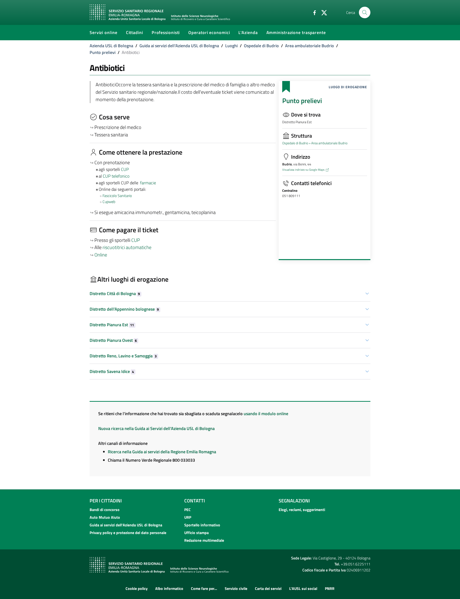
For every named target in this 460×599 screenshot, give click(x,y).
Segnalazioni (294, 500)
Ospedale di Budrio (261, 45)
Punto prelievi (102, 52)
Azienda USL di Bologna (111, 45)
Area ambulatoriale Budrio (309, 45)
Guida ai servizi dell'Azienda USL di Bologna (179, 45)
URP (187, 517)
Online (100, 254)
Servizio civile (236, 588)
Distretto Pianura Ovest (113, 340)
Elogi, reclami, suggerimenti (302, 509)
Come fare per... (204, 588)
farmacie (148, 183)
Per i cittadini (106, 500)
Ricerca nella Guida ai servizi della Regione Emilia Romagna (162, 451)
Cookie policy (137, 588)
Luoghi (231, 45)
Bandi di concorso (105, 509)
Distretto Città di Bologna (115, 293)
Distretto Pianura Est (112, 324)
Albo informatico (169, 588)
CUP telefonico (116, 176)
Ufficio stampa (196, 532)
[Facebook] (312, 12)
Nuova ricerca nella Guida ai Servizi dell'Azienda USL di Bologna (156, 428)
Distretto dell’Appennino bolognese (124, 309)
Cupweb (109, 201)
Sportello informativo (202, 525)
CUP (125, 169)
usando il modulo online (266, 413)
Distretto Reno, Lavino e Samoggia (123, 356)
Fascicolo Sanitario (117, 195)
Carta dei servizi (268, 588)
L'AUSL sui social (303, 588)
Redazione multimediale (204, 540)
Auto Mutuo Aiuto (105, 517)
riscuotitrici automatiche (127, 247)
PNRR (329, 588)
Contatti (194, 500)
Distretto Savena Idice (112, 371)
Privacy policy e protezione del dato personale (128, 532)
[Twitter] (322, 12)
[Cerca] (364, 12)
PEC (187, 509)
